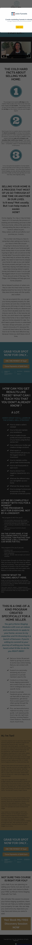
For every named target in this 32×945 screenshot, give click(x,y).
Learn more (19, 27)
